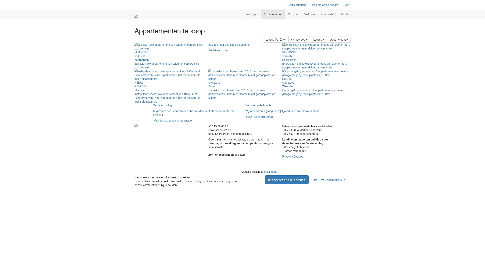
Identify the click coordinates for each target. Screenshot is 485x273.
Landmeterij (328, 14)
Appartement (338, 39)
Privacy (286, 156)
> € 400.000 (298, 39)
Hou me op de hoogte (325, 5)
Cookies (298, 156)
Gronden (293, 14)
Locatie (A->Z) (274, 39)
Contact (345, 14)
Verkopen (310, 14)
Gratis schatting (297, 5)
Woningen (252, 14)
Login (347, 5)
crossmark (270, 171)
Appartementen (273, 14)
